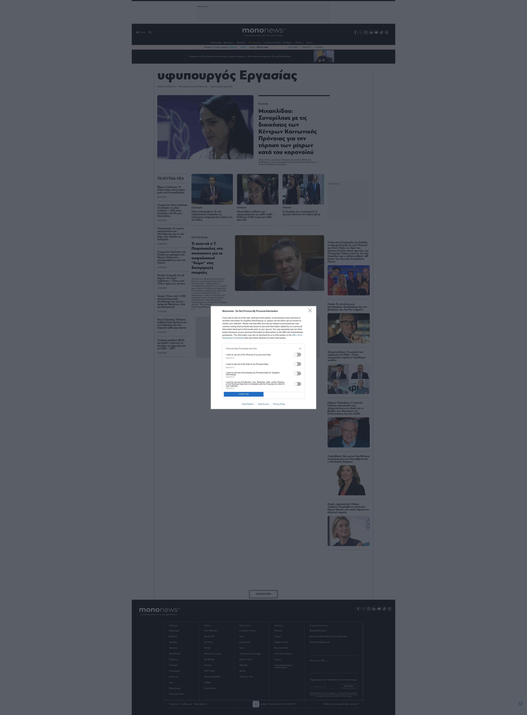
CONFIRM (244, 394)
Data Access (263, 404)
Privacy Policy (279, 404)
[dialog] (263, 357)
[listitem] (263, 348)
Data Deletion (248, 404)
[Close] (311, 311)
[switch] (297, 354)
